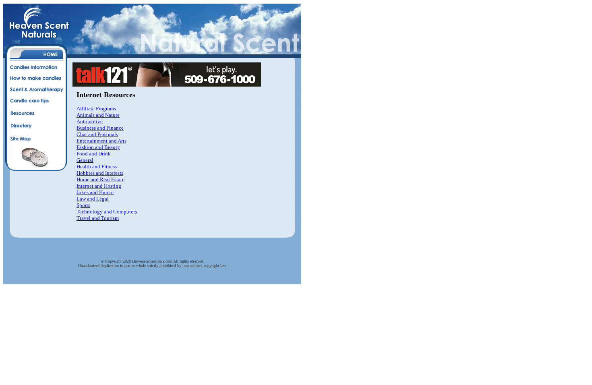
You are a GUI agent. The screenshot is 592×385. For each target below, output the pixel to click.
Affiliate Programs (96, 109)
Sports (83, 205)
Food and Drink (94, 154)
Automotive (90, 121)
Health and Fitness (97, 167)
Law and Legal (93, 199)
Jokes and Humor (95, 192)
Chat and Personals (97, 134)
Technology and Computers (107, 212)
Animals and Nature (98, 115)
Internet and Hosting (99, 186)
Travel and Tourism (98, 218)
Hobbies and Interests (100, 173)
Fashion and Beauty (98, 147)
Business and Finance (100, 128)
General (85, 160)
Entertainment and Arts (101, 141)
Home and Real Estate (100, 179)
